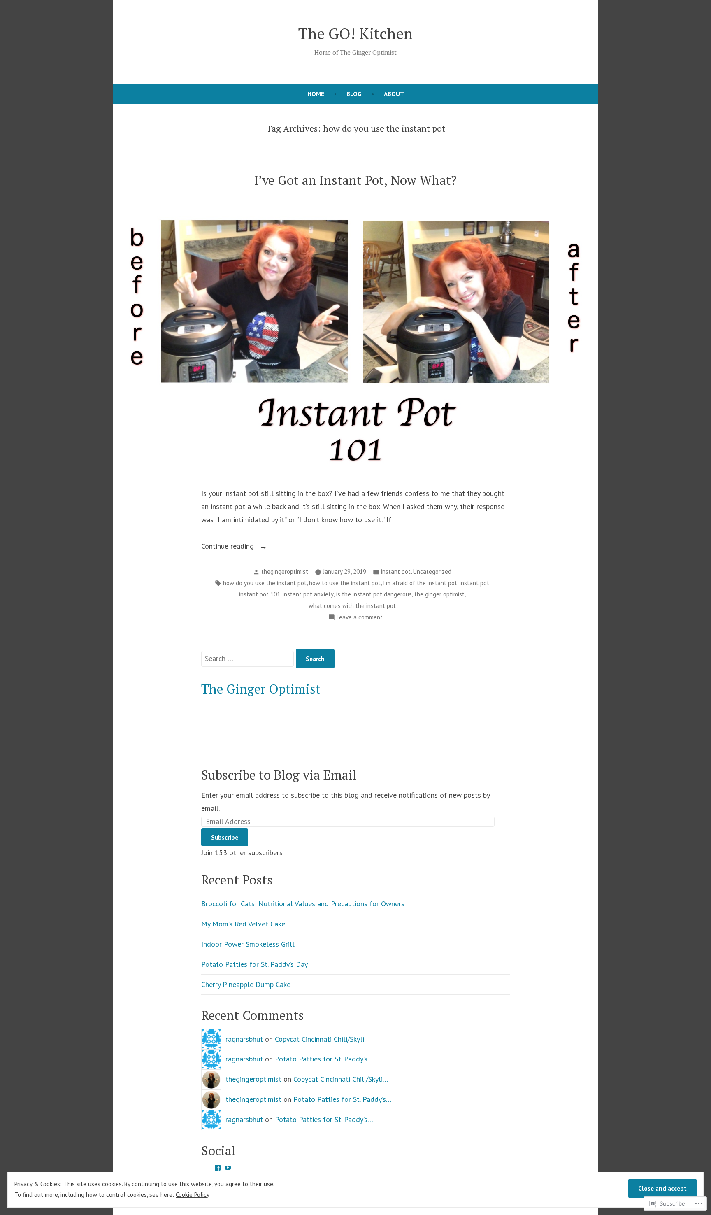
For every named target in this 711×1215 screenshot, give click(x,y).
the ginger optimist (439, 594)
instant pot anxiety (308, 594)
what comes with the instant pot (352, 606)
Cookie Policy (192, 1195)
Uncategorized (432, 571)
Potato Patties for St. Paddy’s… (324, 1059)
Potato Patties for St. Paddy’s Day (254, 964)
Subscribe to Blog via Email (278, 774)
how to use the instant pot (345, 583)
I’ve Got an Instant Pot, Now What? (355, 180)
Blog (354, 94)
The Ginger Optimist (261, 688)
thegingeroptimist (284, 571)
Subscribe (224, 837)
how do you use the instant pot (265, 583)
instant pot (396, 571)
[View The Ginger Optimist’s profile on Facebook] (217, 1167)
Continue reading (228, 547)
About (394, 94)
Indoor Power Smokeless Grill (248, 944)
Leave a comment (360, 618)
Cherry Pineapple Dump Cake (245, 984)
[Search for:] (248, 658)
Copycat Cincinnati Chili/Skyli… (322, 1039)
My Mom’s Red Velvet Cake (243, 924)
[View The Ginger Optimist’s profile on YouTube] (228, 1167)
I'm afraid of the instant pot (420, 583)
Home (315, 94)
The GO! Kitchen (355, 33)
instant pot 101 (259, 594)
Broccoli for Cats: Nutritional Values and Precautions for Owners (302, 903)
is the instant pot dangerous (374, 594)
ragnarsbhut (244, 1039)
